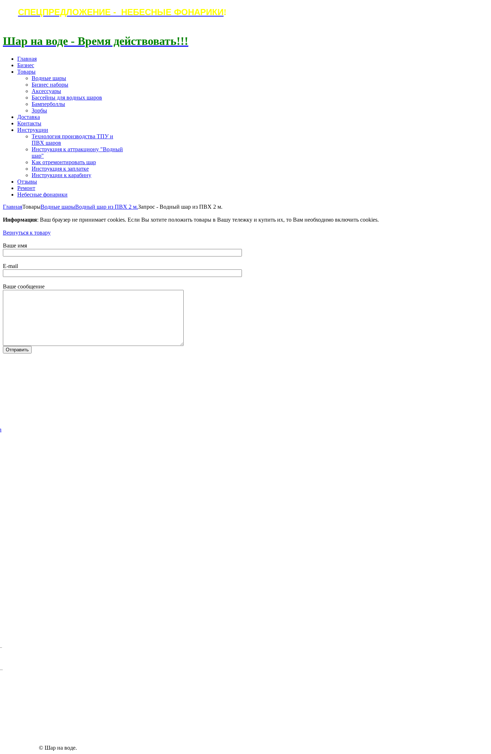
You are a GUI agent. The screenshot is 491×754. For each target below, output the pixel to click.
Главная (12, 207)
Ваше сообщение (24, 286)
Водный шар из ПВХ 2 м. (106, 207)
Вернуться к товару (27, 233)
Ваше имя (15, 245)
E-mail (10, 266)
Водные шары (58, 207)
